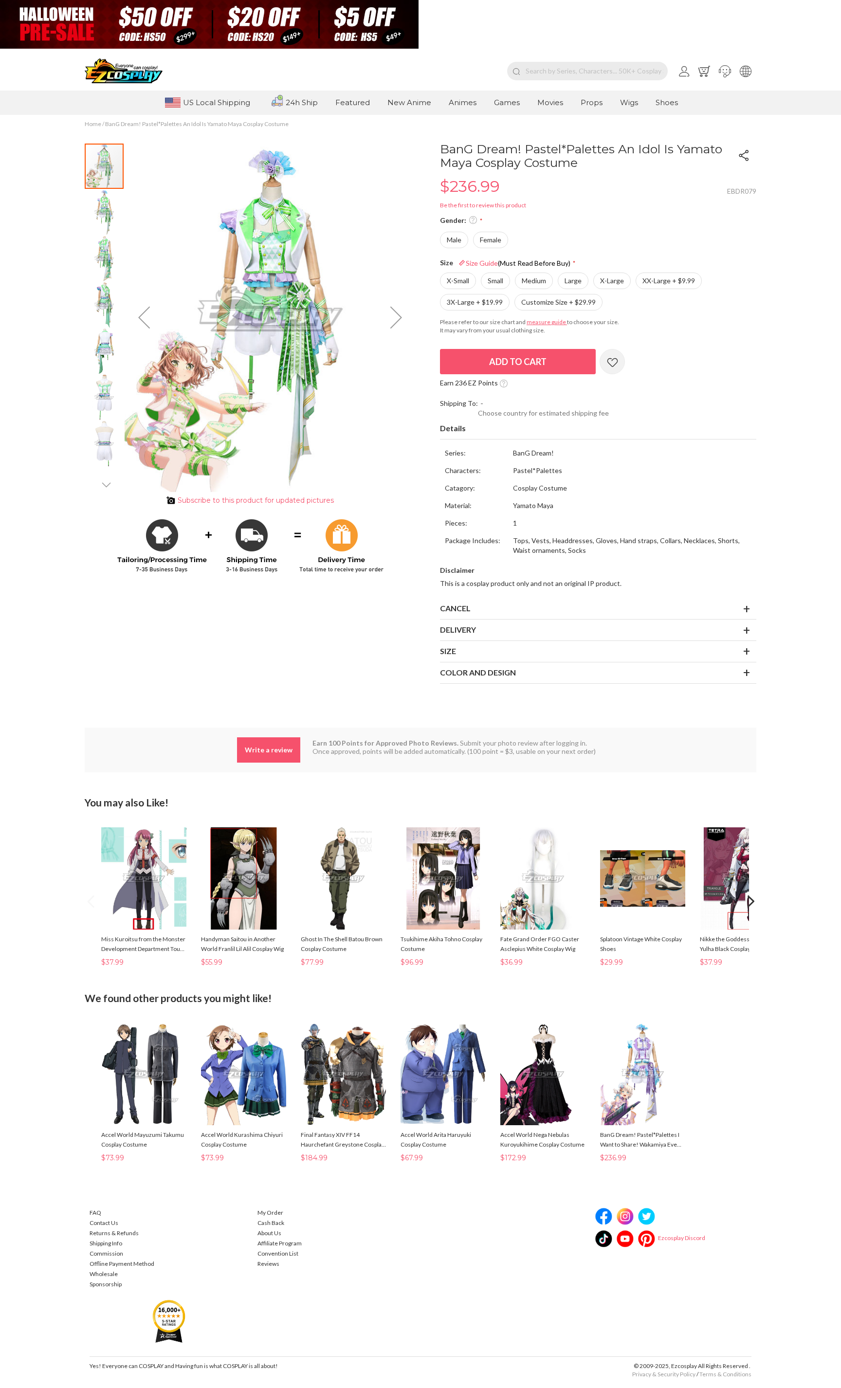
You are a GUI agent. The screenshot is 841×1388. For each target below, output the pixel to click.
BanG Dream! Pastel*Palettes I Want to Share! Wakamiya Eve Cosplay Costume (639, 1140)
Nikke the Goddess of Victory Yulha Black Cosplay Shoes (738, 943)
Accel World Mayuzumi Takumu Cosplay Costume (142, 1139)
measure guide (547, 322)
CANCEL (455, 608)
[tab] (598, 428)
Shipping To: (459, 403)
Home (93, 124)
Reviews (268, 1263)
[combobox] (587, 71)
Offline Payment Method (122, 1263)
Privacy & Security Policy (663, 1374)
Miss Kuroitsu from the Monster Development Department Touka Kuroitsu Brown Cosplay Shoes (143, 944)
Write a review (269, 750)
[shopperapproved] (169, 1320)
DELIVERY (458, 629)
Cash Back (270, 1222)
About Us (269, 1233)
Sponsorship (106, 1284)
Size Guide (518, 263)
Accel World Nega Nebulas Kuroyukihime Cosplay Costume (542, 1139)
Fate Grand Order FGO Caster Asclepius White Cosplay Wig (539, 943)
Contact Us (104, 1222)
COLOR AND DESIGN (478, 672)
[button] (725, 71)
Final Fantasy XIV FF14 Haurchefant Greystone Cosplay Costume (342, 1140)
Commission (106, 1253)
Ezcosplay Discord (681, 1238)
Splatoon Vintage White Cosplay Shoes (641, 943)
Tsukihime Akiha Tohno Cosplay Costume (441, 943)
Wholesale (104, 1274)
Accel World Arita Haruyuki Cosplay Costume (436, 1139)
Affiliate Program (279, 1243)
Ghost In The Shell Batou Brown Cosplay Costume (342, 943)
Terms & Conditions (725, 1374)
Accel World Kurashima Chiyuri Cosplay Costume (242, 1139)
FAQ (95, 1212)
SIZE (448, 651)
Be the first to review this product (483, 205)
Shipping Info (106, 1243)
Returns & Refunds (114, 1233)
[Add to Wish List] (612, 361)
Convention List (277, 1253)
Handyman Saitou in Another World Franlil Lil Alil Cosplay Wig (242, 943)
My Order (270, 1212)
